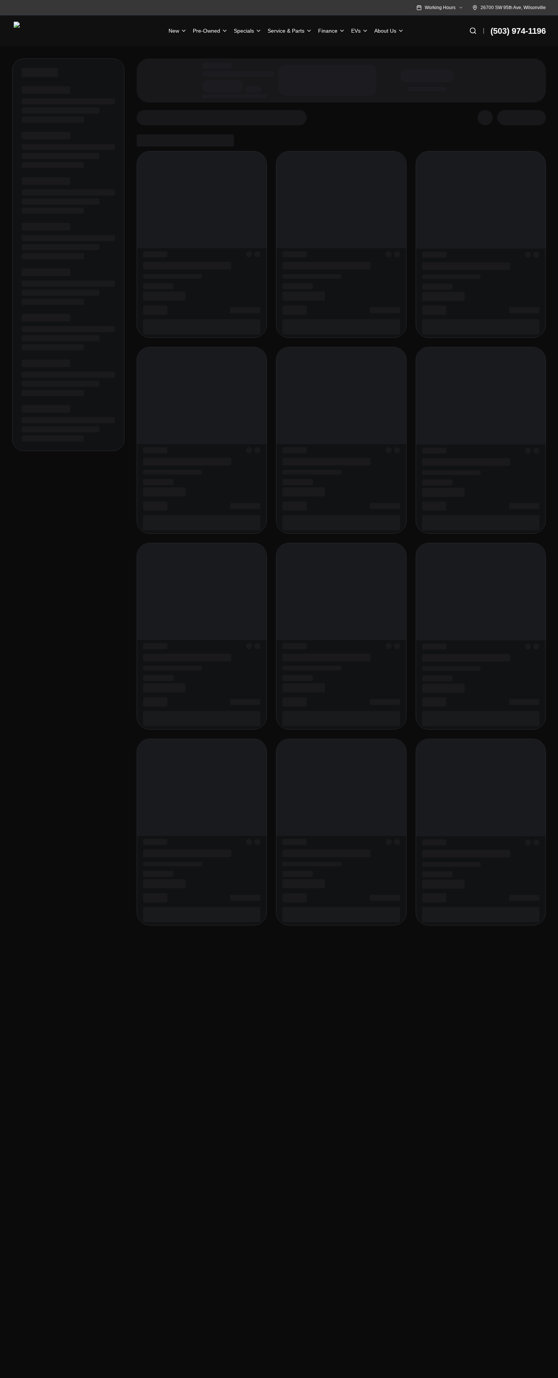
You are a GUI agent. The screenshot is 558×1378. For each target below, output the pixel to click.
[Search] (473, 31)
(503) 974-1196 (518, 31)
